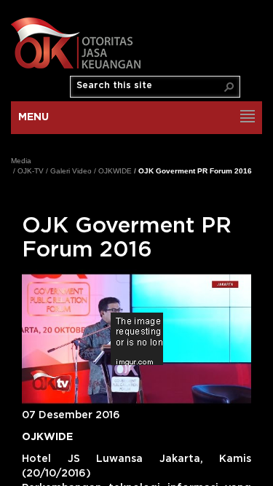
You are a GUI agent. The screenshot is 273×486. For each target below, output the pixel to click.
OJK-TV (30, 171)
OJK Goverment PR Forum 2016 (195, 171)
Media (21, 161)
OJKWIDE (115, 171)
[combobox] (149, 86)
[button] (229, 87)
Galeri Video (71, 171)
